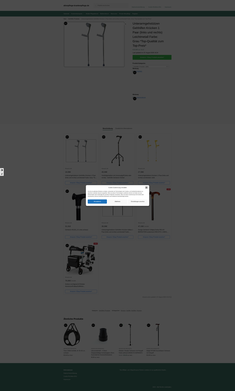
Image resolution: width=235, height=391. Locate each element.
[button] (146, 187)
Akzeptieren (97, 201)
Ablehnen (117, 201)
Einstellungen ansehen (138, 201)
